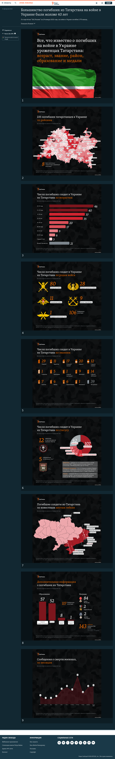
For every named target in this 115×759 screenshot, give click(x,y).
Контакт (4, 752)
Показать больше (27, 24)
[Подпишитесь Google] (59, 742)
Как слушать (34, 742)
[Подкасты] (89, 742)
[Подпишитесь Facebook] (63, 742)
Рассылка (33, 748)
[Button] (7, 31)
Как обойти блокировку (37, 745)
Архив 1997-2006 (7, 748)
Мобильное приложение (10, 742)
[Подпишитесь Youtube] (72, 742)
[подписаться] (93, 742)
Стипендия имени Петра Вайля (12, 745)
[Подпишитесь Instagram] (80, 742)
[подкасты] (102, 3)
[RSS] (84, 742)
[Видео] (96, 3)
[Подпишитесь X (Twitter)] (67, 742)
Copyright (33, 752)
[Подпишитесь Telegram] (76, 742)
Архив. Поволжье (26, 3)
